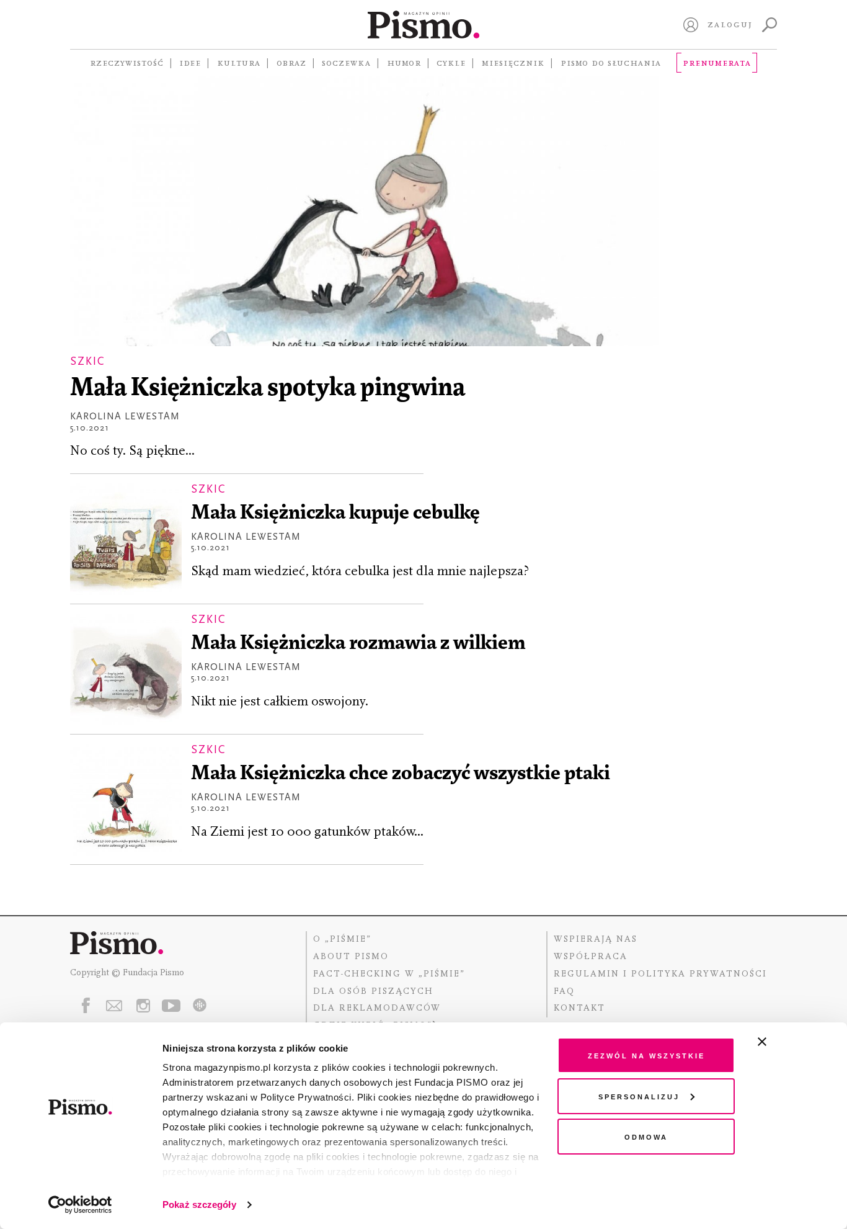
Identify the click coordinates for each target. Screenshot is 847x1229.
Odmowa (646, 1136)
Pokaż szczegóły (199, 1204)
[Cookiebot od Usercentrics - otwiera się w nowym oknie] (80, 1204)
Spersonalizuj (639, 1096)
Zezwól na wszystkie (646, 1055)
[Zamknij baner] (795, 1041)
